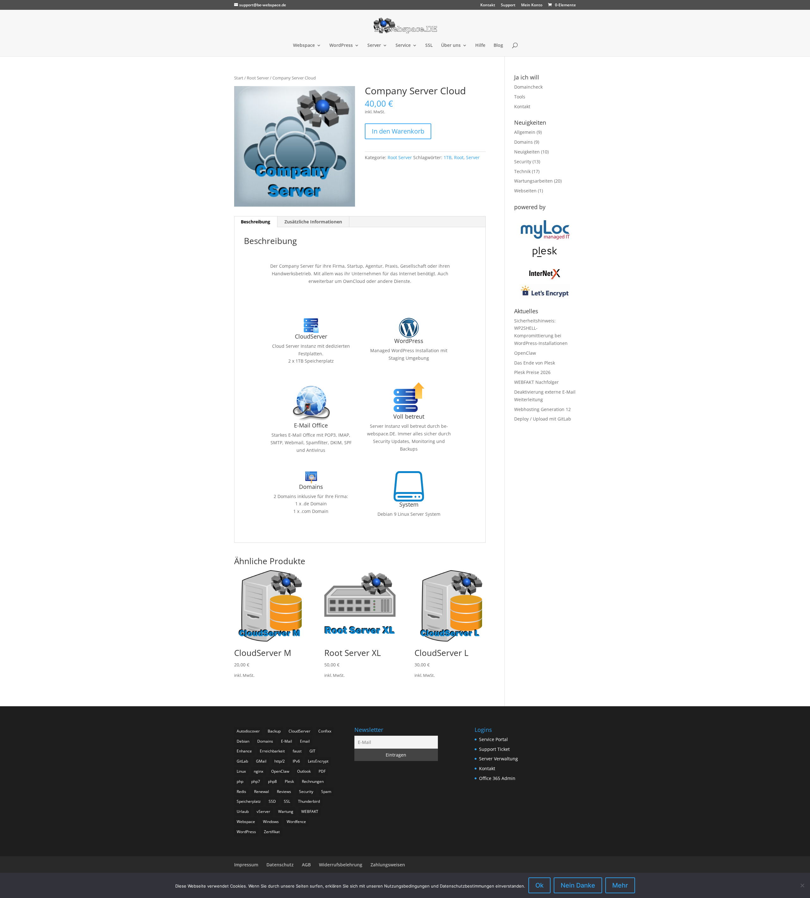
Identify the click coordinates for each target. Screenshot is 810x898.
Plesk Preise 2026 (532, 372)
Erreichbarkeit (272, 751)
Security (522, 162)
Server (374, 45)
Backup (274, 731)
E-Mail (286, 741)
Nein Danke (578, 885)
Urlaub (243, 811)
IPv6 (296, 761)
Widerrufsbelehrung (340, 865)
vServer (263, 811)
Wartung (285, 811)
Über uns (451, 45)
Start (238, 78)
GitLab (242, 761)
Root (459, 157)
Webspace (304, 45)
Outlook (304, 771)
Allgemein (524, 132)
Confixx (324, 731)
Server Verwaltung (498, 759)
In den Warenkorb (398, 131)
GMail (261, 761)
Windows (271, 821)
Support (508, 5)
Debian (243, 741)
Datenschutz (280, 865)
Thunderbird (309, 801)
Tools (519, 97)
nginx (258, 771)
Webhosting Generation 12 (542, 409)
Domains (523, 142)
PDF (322, 771)
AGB (306, 865)
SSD (272, 801)
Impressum (246, 865)
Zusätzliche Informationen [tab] (313, 222)
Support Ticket (494, 749)
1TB (448, 157)
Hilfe (480, 45)
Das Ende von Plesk (534, 363)
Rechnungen (313, 781)
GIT (312, 751)
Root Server (258, 78)
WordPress (341, 45)
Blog (498, 45)
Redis (241, 791)
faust (297, 751)
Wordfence (296, 821)
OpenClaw (525, 353)
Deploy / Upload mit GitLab (542, 419)
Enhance (244, 751)
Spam (326, 791)
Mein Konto (531, 5)
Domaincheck (528, 87)
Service (403, 45)
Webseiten (525, 191)
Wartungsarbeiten (533, 181)
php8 (272, 781)
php (240, 781)
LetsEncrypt (318, 761)
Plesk (289, 781)
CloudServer (299, 731)
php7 (255, 781)
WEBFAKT (309, 811)
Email (305, 741)
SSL (429, 45)
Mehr (620, 885)
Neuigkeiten (527, 152)
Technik (522, 171)
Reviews (284, 791)
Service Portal (493, 739)
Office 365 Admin (497, 778)
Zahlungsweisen (388, 865)
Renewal (261, 791)
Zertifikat (272, 831)
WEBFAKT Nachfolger (536, 382)
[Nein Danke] (802, 885)
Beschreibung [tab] (255, 222)
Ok (539, 885)
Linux (241, 771)
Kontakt (487, 5)
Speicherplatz (249, 801)
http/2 (279, 761)
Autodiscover (248, 731)
